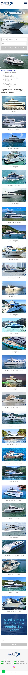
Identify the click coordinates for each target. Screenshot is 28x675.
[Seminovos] (14, 103)
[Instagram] (14, 667)
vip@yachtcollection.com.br (21, 663)
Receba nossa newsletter (8, 638)
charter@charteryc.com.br (8, 663)
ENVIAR (14, 644)
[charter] (14, 61)
